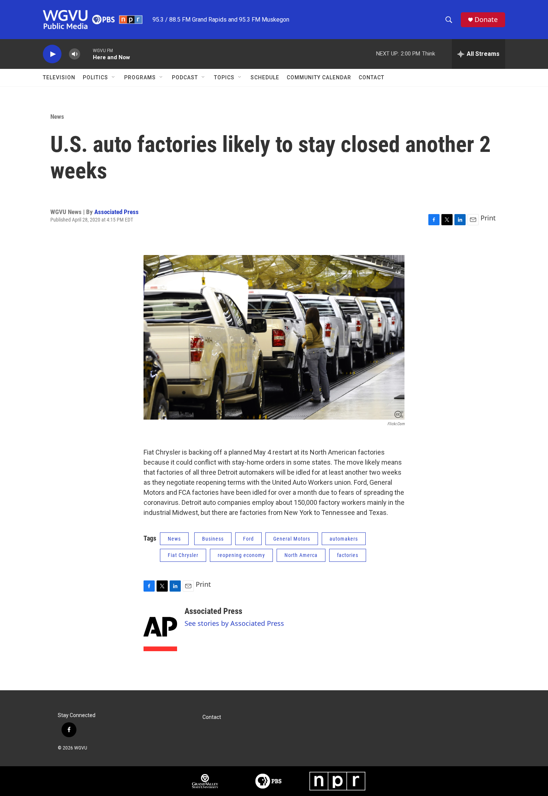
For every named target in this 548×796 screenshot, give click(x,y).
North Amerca (301, 555)
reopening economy (241, 555)
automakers (344, 539)
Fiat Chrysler (183, 555)
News (57, 116)
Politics (95, 77)
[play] (52, 54)
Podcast (185, 77)
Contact (371, 77)
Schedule (265, 77)
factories (347, 555)
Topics (224, 77)
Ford (248, 539)
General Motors (291, 539)
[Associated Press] (160, 628)
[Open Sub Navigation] (114, 77)
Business (213, 539)
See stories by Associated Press (234, 623)
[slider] (86, 54)
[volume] (74, 54)
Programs (140, 77)
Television (59, 77)
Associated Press (116, 212)
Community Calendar (319, 77)
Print (488, 217)
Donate (486, 19)
